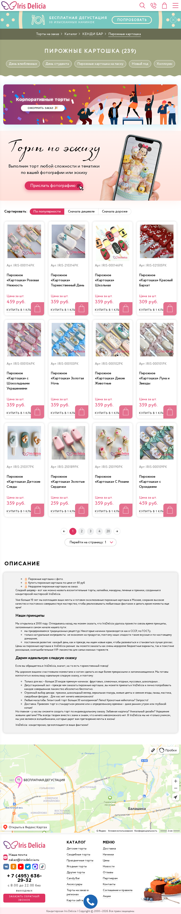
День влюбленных (23, 63)
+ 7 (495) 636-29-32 (24, 878)
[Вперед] (117, 531)
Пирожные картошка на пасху (100, 63)
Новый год (140, 63)
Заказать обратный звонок (24, 898)
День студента (57, 63)
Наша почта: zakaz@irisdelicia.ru (24, 857)
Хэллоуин (164, 63)
